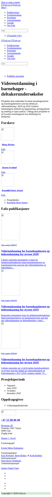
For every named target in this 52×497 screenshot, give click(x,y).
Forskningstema (14, 15)
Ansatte (10, 23)
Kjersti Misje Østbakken (12, 448)
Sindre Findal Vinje (10, 468)
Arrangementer (14, 20)
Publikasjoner (13, 12)
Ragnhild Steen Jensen (17, 202)
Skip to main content (10, 2)
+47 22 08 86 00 (10, 419)
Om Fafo (11, 25)
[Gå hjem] (11, 5)
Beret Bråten (20, 455)
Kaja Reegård (7, 455)
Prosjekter (11, 17)
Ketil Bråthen (36, 455)
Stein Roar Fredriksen (11, 461)
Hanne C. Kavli (8, 438)
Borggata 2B (7, 425)
